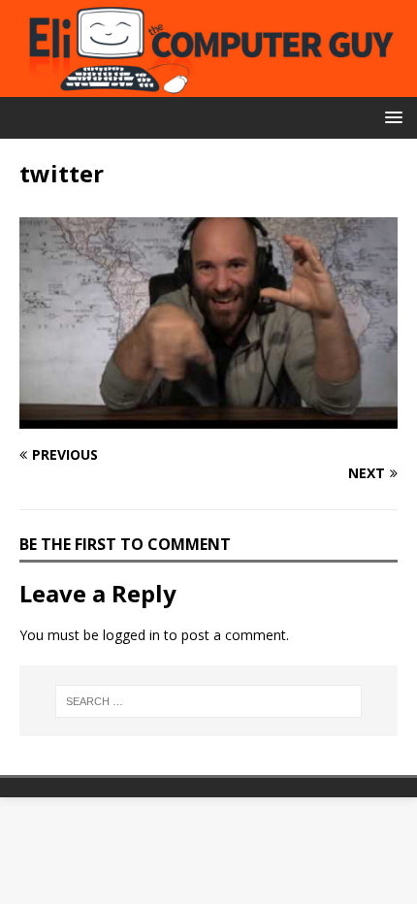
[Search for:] (209, 701)
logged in (131, 635)
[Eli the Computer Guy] (208, 85)
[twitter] (208, 417)
